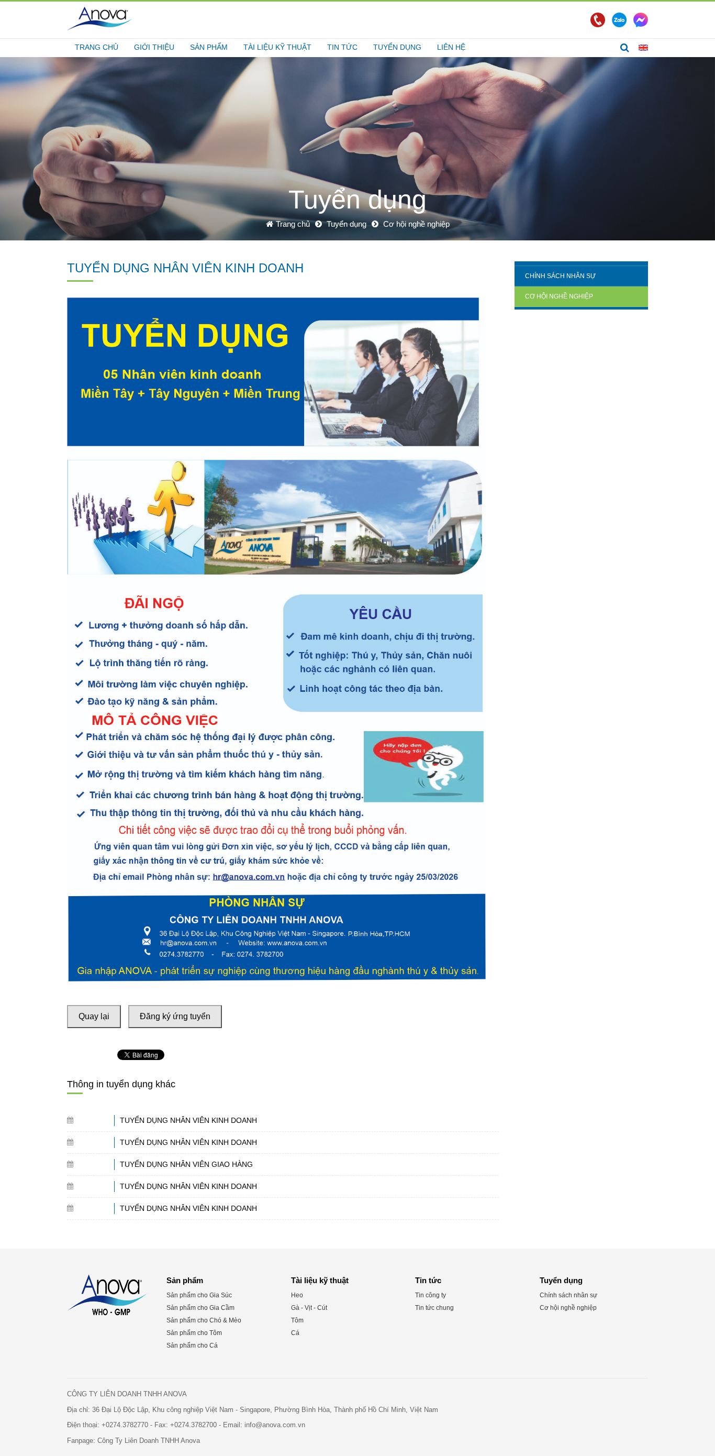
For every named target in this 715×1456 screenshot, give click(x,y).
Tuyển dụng (397, 47)
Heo (297, 1295)
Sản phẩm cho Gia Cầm (200, 1307)
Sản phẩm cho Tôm (194, 1333)
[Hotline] (597, 20)
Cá (295, 1333)
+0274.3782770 (126, 1425)
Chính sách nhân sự (560, 276)
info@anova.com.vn (274, 1425)
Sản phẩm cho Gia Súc (199, 1295)
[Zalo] (619, 20)
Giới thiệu (154, 47)
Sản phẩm (209, 47)
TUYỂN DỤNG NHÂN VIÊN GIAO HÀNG (186, 1164)
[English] (643, 47)
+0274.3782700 (194, 1425)
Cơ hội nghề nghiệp (559, 296)
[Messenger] (640, 20)
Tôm (297, 1320)
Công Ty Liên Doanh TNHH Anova (148, 1440)
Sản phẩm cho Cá (192, 1345)
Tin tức (342, 47)
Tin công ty (430, 1295)
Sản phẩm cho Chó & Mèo (203, 1320)
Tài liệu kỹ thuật (277, 47)
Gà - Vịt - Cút (309, 1307)
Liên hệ (451, 47)
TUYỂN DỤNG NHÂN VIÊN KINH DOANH (188, 1120)
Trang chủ (96, 47)
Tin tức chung (434, 1307)
